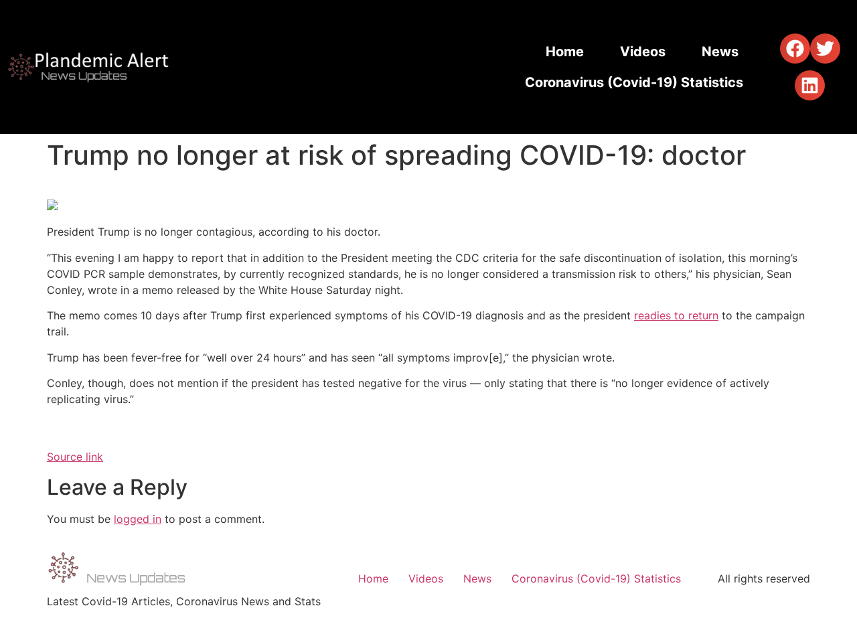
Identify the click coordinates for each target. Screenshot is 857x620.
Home (565, 52)
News (720, 52)
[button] (795, 48)
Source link (75, 456)
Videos (643, 52)
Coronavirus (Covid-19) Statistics (634, 82)
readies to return (676, 315)
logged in (137, 519)
